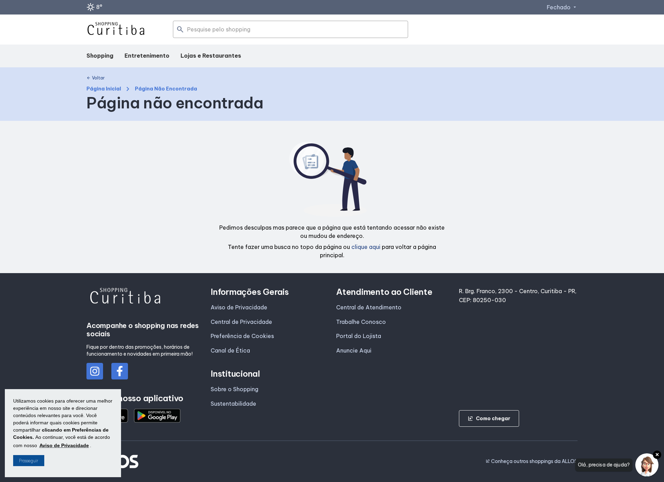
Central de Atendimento (369, 307)
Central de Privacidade (241, 321)
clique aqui (365, 246)
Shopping (99, 55)
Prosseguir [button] (28, 460)
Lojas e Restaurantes (211, 55)
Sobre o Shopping (234, 389)
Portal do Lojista (358, 335)
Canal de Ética (230, 350)
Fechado (562, 7)
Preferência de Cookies (242, 335)
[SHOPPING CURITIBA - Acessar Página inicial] (115, 30)
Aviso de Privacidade (239, 307)
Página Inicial (103, 89)
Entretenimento (146, 55)
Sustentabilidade (233, 403)
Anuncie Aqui (353, 350)
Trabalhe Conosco (361, 321)
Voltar (95, 78)
